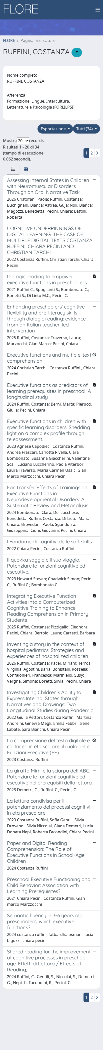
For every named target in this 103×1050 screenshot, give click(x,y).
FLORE (9, 40)
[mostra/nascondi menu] (98, 9)
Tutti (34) (85, 129)
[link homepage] (22, 9)
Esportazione (54, 129)
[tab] (13, 169)
